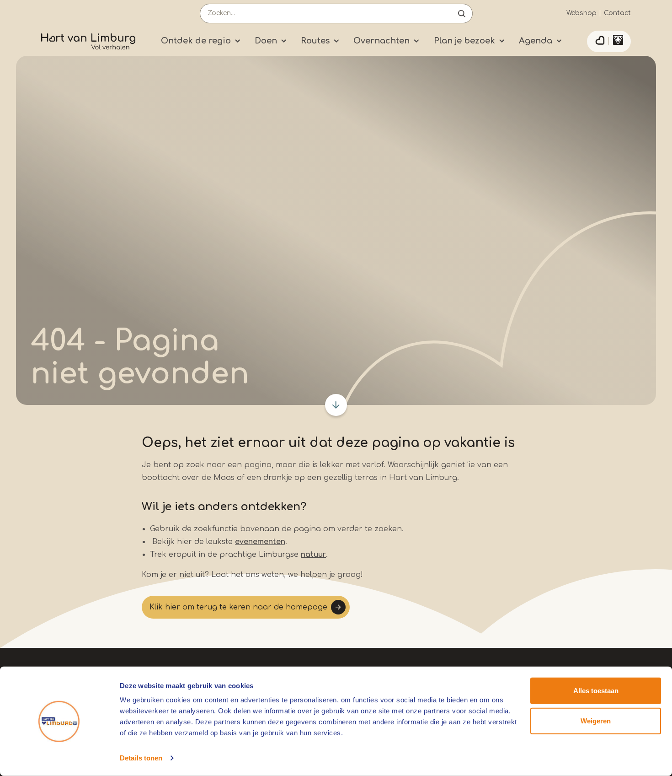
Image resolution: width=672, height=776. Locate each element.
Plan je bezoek (464, 40)
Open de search (462, 13)
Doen (266, 40)
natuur (313, 554)
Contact (617, 13)
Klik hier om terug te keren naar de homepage (238, 607)
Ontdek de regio (196, 40)
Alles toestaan (596, 691)
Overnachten (381, 40)
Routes (315, 40)
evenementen (260, 542)
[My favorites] (599, 41)
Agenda (535, 40)
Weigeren (596, 720)
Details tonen (141, 758)
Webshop (581, 13)
